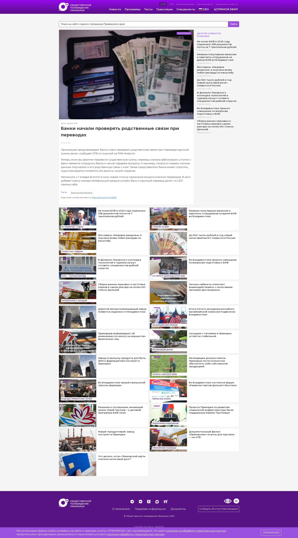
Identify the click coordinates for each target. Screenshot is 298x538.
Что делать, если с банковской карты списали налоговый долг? (121, 458)
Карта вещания (205, 4)
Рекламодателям (185, 4)
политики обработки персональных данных (135, 534)
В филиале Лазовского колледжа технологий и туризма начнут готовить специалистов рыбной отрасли (216, 96)
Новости (115, 9)
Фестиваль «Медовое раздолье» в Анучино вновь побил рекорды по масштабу (215, 70)
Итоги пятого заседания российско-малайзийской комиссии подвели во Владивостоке (212, 311)
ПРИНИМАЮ (271, 532)
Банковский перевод (81, 192)
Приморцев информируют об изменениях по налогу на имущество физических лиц (121, 336)
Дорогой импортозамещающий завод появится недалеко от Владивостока (122, 310)
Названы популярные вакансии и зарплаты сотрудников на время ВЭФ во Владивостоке (216, 57)
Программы (132, 9)
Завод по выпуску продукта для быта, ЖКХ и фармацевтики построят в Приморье (122, 361)
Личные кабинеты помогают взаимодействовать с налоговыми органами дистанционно (211, 287)
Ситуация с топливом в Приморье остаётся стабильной (210, 335)
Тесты (148, 9)
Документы (178, 508)
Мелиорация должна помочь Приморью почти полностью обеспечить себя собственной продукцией (208, 362)
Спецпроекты (185, 9)
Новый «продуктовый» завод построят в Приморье (116, 433)
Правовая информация (150, 508)
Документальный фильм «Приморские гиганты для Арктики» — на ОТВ (212, 434)
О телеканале (121, 508)
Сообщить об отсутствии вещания (218, 508)
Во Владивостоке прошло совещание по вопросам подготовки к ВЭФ (213, 111)
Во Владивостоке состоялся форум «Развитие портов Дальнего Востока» (213, 384)
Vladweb (159, 526)
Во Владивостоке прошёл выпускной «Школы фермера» (121, 384)
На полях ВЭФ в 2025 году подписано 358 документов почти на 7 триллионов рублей (216, 44)
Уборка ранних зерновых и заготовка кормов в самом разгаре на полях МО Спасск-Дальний (215, 125)
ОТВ (171, 4)
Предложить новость (226, 4)
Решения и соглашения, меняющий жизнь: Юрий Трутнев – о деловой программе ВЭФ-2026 (120, 410)
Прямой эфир (227, 9)
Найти (233, 24)
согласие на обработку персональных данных (196, 530)
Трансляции (164, 9)
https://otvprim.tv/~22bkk (104, 197)
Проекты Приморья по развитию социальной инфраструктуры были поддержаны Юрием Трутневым (211, 410)
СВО (206, 9)
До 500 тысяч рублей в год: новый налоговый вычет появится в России (214, 82)
